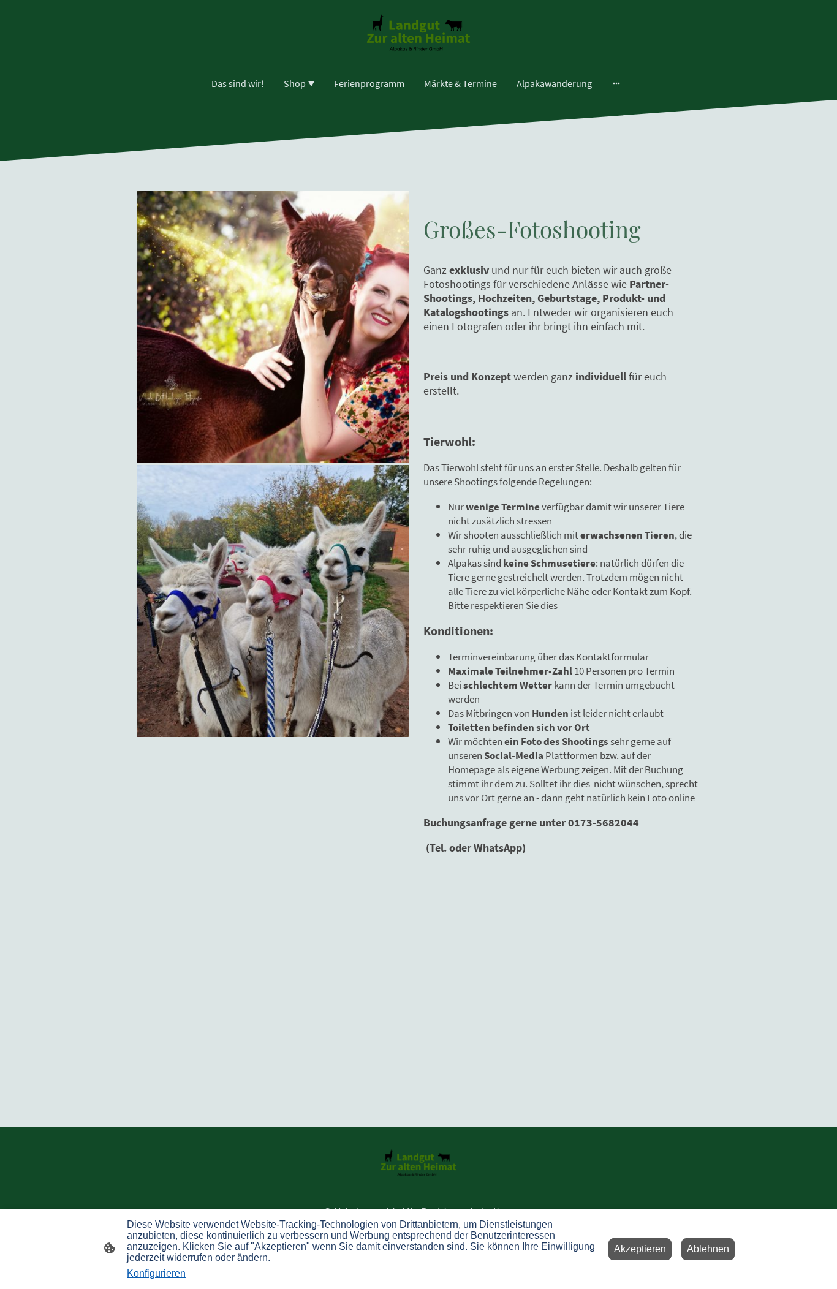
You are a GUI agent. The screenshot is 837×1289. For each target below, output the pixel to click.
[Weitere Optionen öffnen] (616, 83)
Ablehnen (708, 1249)
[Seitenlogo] (418, 32)
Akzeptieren (640, 1249)
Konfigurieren (156, 1273)
